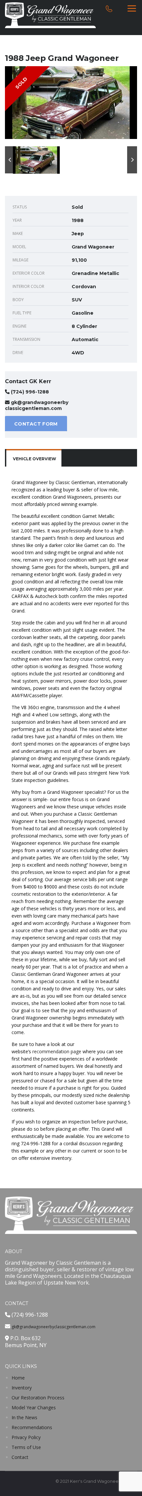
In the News (24, 1417)
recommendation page (56, 1051)
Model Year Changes (34, 1407)
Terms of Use (26, 1447)
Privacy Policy (26, 1437)
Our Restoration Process (38, 1397)
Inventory (22, 1387)
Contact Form (36, 424)
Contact (20, 1457)
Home (18, 1378)
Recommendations (32, 1427)
